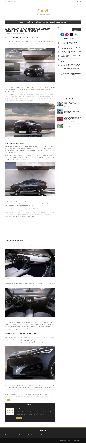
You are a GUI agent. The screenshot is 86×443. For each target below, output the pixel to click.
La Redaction (9, 33)
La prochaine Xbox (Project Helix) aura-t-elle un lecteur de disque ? (70, 56)
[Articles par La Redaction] (10, 412)
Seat (8, 400)
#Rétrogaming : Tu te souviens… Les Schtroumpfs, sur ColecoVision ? (71, 125)
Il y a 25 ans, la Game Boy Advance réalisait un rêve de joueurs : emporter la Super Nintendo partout (72, 118)
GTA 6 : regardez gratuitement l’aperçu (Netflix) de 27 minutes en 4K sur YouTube (70, 47)
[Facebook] (75, 1)
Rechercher (60, 27)
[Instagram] (77, 1)
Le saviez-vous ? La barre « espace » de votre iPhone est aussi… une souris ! (70, 52)
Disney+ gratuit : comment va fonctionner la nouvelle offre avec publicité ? (69, 43)
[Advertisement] (30, 228)
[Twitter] (80, 1)
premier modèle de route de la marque (34, 89)
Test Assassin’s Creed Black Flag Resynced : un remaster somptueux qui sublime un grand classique (72, 111)
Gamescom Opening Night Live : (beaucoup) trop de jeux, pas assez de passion (70, 69)
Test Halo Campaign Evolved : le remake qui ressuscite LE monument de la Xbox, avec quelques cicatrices (72, 104)
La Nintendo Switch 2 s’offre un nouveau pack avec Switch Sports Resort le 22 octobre (70, 73)
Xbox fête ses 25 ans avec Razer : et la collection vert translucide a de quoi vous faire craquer (70, 65)
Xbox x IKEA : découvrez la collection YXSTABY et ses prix (70, 60)
